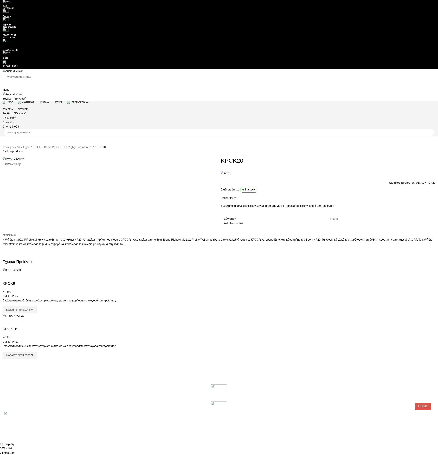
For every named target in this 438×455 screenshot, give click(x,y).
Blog (266, 393)
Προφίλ (6, 393)
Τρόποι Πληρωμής (274, 417)
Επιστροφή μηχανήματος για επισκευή (110, 399)
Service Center (98, 411)
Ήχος (26, 147)
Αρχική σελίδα (11, 147)
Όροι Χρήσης (271, 422)
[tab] (9, 235)
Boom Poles (52, 147)
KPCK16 (10, 329)
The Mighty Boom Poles (77, 147)
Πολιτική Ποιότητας (274, 399)
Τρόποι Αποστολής (274, 411)
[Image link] (219, 392)
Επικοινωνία (9, 405)
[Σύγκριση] (7, 276)
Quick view (16, 276)
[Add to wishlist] (25, 276)
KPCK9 (9, 283)
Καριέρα (7, 399)
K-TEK (37, 147)
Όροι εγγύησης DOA (101, 393)
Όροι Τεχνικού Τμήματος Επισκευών (109, 405)
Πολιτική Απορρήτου (275, 405)
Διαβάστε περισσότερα (19, 309)
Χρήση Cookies (272, 428)
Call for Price (228, 198)
